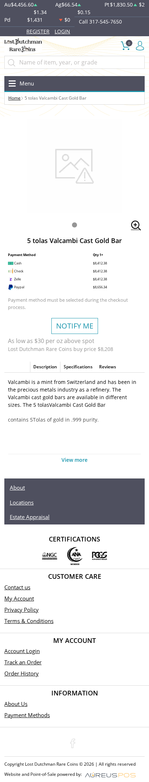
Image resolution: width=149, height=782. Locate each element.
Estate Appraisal (30, 516)
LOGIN (62, 31)
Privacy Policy (21, 609)
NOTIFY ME (74, 326)
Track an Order (23, 662)
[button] (74, 224)
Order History (21, 673)
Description (45, 367)
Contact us (17, 587)
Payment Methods (27, 715)
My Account (19, 598)
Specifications (78, 367)
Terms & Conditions (29, 620)
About (17, 487)
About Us (15, 703)
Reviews (107, 367)
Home (14, 98)
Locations (22, 502)
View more (74, 459)
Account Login (22, 651)
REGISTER (38, 31)
